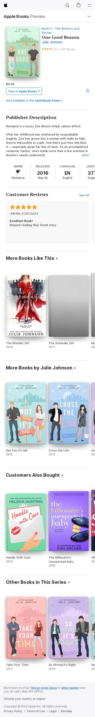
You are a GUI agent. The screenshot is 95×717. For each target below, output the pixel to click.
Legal (52, 711)
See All (84, 195)
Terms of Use (36, 711)
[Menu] (89, 5)
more (85, 155)
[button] (67, 5)
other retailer (70, 687)
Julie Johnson (52, 42)
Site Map (66, 711)
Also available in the (33, 100)
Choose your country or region (24, 698)
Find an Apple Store (44, 687)
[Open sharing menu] (87, 91)
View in (22, 91)
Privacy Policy (13, 711)
